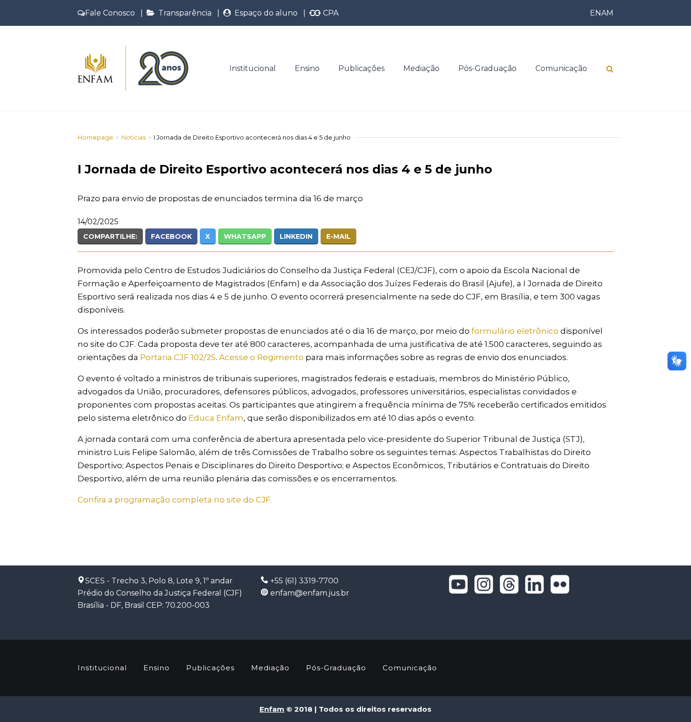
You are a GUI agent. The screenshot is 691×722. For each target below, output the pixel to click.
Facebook (171, 236)
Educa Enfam (215, 418)
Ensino (307, 68)
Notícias (133, 137)
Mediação (421, 68)
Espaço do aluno (264, 12)
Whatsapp (245, 236)
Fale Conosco (110, 12)
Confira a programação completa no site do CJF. (175, 499)
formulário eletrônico (514, 331)
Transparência (183, 12)
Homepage (95, 137)
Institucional (252, 68)
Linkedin (296, 236)
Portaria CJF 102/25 (178, 357)
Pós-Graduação (487, 68)
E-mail (338, 236)
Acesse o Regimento (261, 357)
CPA (329, 12)
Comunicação (561, 68)
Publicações (361, 68)
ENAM (601, 12)
